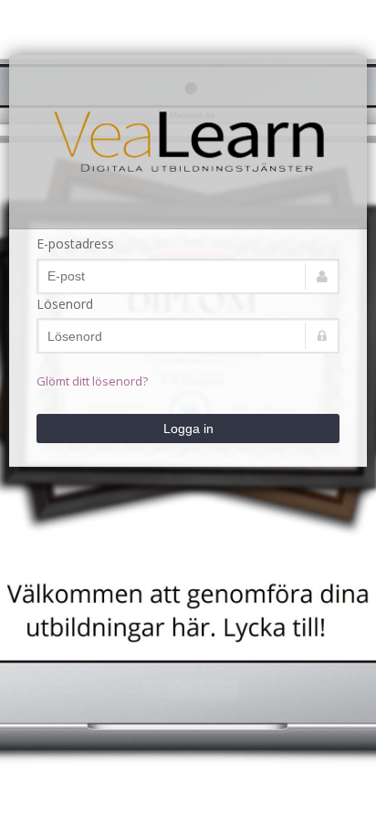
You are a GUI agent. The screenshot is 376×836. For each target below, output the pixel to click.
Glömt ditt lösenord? (92, 381)
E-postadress (75, 243)
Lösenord (65, 303)
